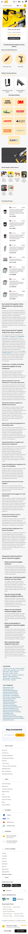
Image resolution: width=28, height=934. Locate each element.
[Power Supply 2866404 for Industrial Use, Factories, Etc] (5, 259)
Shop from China (18, 913)
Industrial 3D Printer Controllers (10, 694)
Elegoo (11, 671)
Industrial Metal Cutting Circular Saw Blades (13, 718)
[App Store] (6, 886)
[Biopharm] (20, 121)
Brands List (5, 786)
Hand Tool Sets (6, 697)
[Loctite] (7, 121)
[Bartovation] (20, 130)
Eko (11, 668)
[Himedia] (20, 111)
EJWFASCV (24, 257)
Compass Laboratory (16, 678)
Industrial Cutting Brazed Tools (10, 708)
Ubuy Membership (7, 774)
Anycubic (13, 679)
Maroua (4, 866)
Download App (6, 783)
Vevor (22, 670)
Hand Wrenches (15, 695)
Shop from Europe (19, 916)
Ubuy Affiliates (6, 805)
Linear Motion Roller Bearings (10, 705)
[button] (15, 2)
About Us (4, 750)
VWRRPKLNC (24, 291)
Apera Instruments (13, 676)
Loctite (4, 670)
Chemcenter (6, 668)
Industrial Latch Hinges (8, 700)
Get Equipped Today (14, 38)
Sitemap (4, 761)
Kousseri (4, 861)
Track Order (5, 763)
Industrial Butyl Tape (8, 713)
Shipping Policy (6, 768)
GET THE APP (20, 931)
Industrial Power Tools (8, 687)
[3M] (20, 102)
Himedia (22, 668)
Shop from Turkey (7, 916)
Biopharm (13, 670)
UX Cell (17, 668)
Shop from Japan (7, 909)
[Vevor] (7, 130)
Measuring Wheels (15, 697)
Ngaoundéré (5, 872)
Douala (4, 853)
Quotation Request (7, 755)
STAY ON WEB (7, 931)
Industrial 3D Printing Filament (10, 692)
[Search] (25, 5)
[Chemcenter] (7, 102)
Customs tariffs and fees (9, 766)
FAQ (3, 794)
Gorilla (11, 673)
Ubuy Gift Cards (6, 799)
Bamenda (4, 864)
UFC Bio (16, 673)
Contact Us (5, 753)
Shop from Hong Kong (8, 911)
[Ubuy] (6, 1)
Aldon (8, 670)
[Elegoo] (14, 140)
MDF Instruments (7, 675)
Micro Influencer (6, 771)
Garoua (4, 858)
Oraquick (14, 675)
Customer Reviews (7, 789)
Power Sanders (6, 695)
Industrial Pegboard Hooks (9, 698)
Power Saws (18, 711)
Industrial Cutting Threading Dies (11, 710)
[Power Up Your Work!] (14, 17)
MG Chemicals (6, 679)
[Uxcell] (7, 111)
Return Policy (5, 791)
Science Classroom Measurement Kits (12, 707)
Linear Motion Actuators (9, 703)
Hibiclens (5, 676)
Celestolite (20, 675)
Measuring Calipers (18, 716)
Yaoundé (4, 856)
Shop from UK (16, 907)
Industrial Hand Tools (8, 689)
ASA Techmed (6, 678)
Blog (3, 802)
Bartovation (6, 671)
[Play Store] (16, 886)
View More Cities (7, 874)
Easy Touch (6, 673)
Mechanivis (24, 245)
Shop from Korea (7, 913)
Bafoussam (5, 869)
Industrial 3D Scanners (8, 720)
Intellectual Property (8, 758)
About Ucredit (6, 797)
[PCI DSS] (5, 899)
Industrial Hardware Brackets (10, 702)
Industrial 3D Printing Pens (9, 715)
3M (14, 668)
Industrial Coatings (7, 716)
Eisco (18, 670)
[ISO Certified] (17, 899)
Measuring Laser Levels (8, 711)
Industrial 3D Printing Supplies (10, 690)
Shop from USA (7, 907)
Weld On (16, 671)
